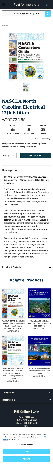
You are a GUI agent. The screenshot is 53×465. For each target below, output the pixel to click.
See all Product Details (40, 139)
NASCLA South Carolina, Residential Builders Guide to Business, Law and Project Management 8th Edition (13, 373)
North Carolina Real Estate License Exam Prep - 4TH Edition (39, 370)
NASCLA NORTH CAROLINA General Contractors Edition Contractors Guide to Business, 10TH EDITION (13, 324)
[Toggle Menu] (3, 4)
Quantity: (5, 155)
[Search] (48, 14)
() (50, 4)
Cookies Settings (26, 444)
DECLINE (26, 452)
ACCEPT (26, 459)
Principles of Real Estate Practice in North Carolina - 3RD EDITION (39, 323)
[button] (26, 170)
